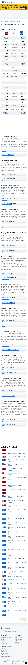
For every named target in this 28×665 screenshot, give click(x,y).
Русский (24, 661)
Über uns (3, 648)
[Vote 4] (24, 619)
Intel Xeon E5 (4, 642)
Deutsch (24, 660)
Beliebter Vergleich (19, 643)
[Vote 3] (22, 619)
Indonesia (14, 663)
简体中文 (15, 660)
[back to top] (26, 663)
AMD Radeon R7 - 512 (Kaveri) (5, 63)
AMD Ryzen (18, 640)
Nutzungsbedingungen (6, 656)
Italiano (12, 661)
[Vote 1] (19, 619)
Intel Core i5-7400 (19, 24)
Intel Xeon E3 (4, 640)
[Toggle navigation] (24, 2)
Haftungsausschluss (6, 654)
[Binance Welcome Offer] (23, 6)
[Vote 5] (25, 619)
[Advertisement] (14, 14)
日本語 (7, 660)
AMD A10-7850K (6, 24)
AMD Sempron (18, 642)
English (3, 660)
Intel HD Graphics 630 (23, 63)
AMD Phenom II (19, 639)
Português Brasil (18, 661)
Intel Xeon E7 (4, 643)
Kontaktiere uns (5, 650)
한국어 (11, 660)
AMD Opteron (18, 637)
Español (4, 661)
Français (8, 661)
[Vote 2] (21, 619)
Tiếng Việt (19, 660)
